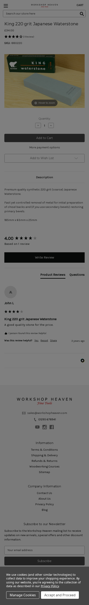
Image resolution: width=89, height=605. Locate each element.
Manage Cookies (23, 595)
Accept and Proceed (60, 595)
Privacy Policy (50, 586)
